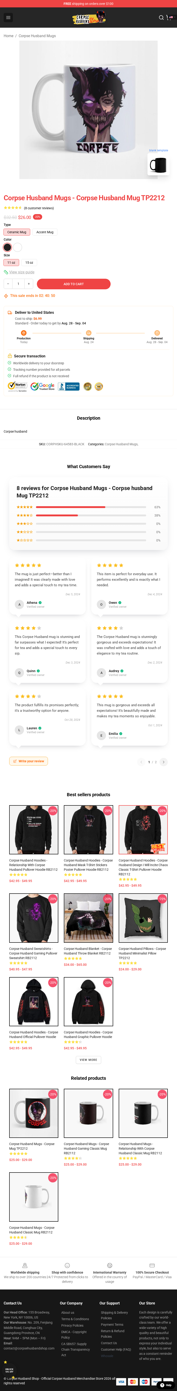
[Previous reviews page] (141, 762)
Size (7, 255)
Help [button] (168, 1385)
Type (7, 225)
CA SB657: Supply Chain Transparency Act (75, 1349)
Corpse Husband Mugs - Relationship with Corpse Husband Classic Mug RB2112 (140, 1148)
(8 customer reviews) (39, 208)
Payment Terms (112, 1324)
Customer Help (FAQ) (116, 1349)
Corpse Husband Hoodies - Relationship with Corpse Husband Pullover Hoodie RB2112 (33, 865)
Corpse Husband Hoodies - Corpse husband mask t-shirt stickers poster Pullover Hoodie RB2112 (88, 865)
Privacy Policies (72, 1325)
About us (67, 1312)
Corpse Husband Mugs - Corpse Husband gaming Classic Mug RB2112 (86, 1148)
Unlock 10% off (9, 1370)
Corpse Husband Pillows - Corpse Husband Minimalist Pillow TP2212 (142, 953)
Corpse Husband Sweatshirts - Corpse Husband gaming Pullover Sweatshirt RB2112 (33, 953)
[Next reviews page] (163, 762)
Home (8, 36)
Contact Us (109, 1343)
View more (88, 1060)
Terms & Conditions (75, 1319)
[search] (161, 17)
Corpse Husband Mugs (37, 36)
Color (8, 239)
